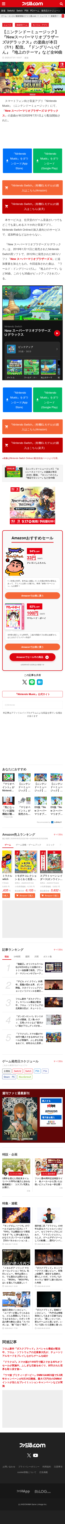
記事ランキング (12, 949)
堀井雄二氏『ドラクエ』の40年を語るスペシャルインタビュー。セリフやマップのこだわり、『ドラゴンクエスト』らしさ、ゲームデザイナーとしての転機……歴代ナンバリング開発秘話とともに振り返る (49, 1233)
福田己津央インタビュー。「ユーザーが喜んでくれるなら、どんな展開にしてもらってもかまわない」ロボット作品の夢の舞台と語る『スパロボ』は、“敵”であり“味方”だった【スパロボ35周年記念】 (16, 1317)
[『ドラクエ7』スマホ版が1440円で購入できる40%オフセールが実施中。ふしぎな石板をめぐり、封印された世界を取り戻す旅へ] (54, 1037)
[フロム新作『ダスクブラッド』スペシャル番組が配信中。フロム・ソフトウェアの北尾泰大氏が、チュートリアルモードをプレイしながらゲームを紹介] (54, 1002)
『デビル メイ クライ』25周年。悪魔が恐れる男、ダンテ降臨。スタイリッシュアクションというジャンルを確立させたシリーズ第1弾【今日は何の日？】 (29, 986)
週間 (27, 956)
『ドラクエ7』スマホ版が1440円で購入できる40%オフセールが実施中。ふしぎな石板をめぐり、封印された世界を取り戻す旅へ (29, 1038)
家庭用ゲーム (56, 16)
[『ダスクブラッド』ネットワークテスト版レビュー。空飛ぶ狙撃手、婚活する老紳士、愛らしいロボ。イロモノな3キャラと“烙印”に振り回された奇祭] (49, 1257)
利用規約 (46, 1466)
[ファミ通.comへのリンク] (32, 3)
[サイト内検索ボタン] (61, 3)
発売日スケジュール (50, 10)
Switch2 (11, 10)
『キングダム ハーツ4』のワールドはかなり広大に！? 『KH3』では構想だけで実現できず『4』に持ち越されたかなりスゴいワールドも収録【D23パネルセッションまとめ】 (16, 1233)
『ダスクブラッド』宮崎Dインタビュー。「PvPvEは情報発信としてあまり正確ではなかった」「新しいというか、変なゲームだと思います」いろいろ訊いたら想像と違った (48, 1317)
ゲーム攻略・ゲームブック (28, 844)
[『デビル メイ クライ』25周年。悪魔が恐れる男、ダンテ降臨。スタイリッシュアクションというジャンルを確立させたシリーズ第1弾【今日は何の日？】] (54, 985)
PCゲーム (34, 10)
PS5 (26, 10)
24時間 (17, 956)
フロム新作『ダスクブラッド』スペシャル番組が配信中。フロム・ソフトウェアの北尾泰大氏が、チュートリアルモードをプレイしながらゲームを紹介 (29, 1003)
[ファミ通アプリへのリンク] (23, 1491)
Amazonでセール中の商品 (32, 657)
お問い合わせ (9, 1466)
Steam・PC (9, 1076)
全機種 (7, 1070)
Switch (19, 10)
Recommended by (44, 822)
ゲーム (8, 844)
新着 (3, 10)
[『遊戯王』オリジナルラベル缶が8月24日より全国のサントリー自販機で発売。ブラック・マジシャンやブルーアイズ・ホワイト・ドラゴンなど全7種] (54, 967)
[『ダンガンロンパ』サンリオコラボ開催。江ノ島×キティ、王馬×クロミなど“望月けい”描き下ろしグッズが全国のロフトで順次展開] (54, 1020)
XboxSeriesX (25, 1076)
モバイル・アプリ (40, 24)
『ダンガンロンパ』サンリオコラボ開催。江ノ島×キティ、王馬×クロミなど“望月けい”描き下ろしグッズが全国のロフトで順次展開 (29, 1021)
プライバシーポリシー (28, 1466)
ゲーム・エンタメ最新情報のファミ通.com (18, 16)
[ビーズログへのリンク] (43, 1491)
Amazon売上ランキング (18, 834)
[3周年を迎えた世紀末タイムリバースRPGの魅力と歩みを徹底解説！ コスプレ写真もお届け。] (16, 1166)
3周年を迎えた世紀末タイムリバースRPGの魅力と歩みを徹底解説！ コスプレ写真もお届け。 (16, 1183)
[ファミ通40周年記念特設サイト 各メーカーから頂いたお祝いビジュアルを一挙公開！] (49, 1166)
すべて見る (58, 834)
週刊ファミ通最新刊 (15, 1093)
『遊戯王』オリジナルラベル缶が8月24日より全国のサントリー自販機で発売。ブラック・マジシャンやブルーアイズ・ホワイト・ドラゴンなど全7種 (29, 968)
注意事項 (58, 1466)
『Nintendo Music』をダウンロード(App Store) (19, 161)
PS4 (45, 1070)
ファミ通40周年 (48, 1173)
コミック (50, 844)
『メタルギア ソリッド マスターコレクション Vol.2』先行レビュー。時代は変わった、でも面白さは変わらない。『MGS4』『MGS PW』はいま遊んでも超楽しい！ (16, 1275)
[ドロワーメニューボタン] (3, 3)
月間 (36, 956)
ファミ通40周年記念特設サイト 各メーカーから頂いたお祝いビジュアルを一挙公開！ (49, 1181)
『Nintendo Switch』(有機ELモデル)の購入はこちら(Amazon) (34, 187)
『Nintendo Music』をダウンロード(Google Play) (49, 161)
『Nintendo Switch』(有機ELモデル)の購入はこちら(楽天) (34, 206)
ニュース (43, 16)
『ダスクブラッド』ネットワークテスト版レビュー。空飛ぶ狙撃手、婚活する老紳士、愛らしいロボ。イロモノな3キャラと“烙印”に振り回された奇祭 (48, 1275)
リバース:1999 (16, 1173)
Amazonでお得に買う (32, 595)
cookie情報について (26, 1472)
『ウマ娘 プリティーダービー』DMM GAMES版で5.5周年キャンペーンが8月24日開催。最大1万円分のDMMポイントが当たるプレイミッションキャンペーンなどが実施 (32, 1380)
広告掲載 (43, 1472)
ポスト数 (47, 956)
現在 (7, 956)
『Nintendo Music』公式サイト (32, 694)
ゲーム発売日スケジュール (20, 1061)
